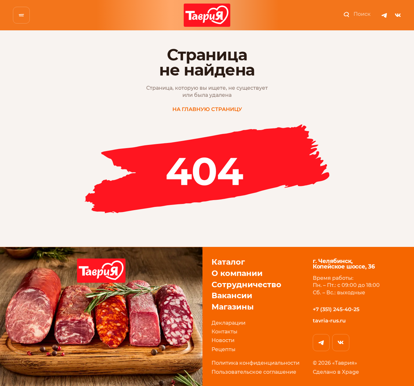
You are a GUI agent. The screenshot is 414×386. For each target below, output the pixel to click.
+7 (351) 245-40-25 (336, 309)
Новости (223, 340)
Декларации (228, 322)
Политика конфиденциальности (256, 363)
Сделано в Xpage (336, 372)
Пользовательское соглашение (254, 372)
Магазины (233, 307)
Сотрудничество (246, 285)
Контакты (224, 331)
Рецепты (223, 349)
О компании (237, 273)
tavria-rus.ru (329, 321)
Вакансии (232, 296)
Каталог (228, 262)
